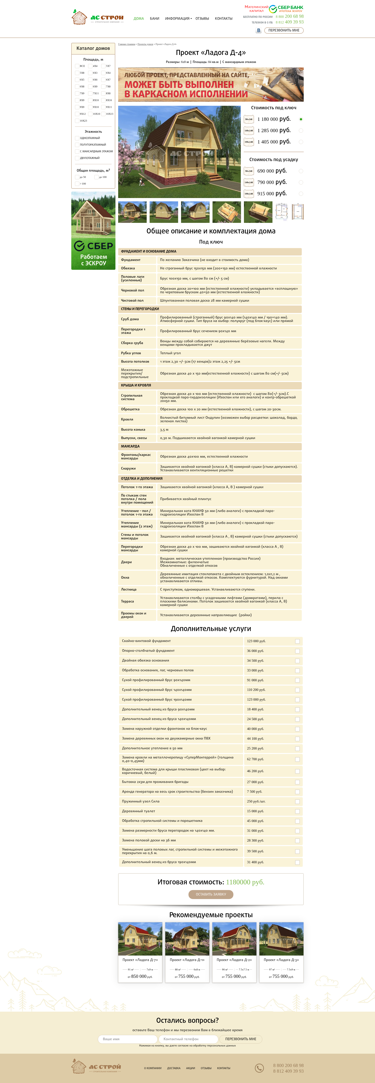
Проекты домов (145, 44)
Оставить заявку (211, 894)
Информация (177, 19)
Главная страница (126, 44)
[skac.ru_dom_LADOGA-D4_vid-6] (258, 212)
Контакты (223, 19)
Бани (154, 19)
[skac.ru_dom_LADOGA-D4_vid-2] (132, 212)
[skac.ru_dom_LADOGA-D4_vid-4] (195, 212)
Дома (139, 19)
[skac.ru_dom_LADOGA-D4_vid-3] (164, 212)
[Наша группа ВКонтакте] (258, 30)
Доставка (173, 1068)
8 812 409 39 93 (288, 1071)
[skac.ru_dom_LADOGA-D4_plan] (289, 212)
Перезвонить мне (284, 30)
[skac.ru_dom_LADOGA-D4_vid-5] (226, 212)
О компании (153, 1068)
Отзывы (202, 19)
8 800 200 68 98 (288, 1065)
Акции (190, 1068)
